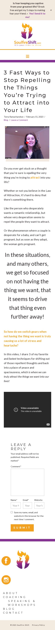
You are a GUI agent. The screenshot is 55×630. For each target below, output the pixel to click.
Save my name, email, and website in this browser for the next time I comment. (29, 516)
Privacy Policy (38, 625)
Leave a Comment (19, 120)
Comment (16, 466)
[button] (27, 56)
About (10, 593)
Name (14, 500)
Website (38, 500)
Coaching (15, 597)
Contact (13, 612)
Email (26, 500)
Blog (6, 120)
